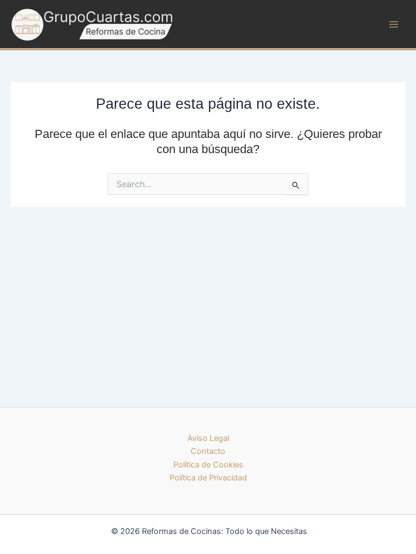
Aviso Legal (208, 438)
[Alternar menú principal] (393, 24)
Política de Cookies (208, 465)
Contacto (208, 451)
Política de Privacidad (208, 478)
